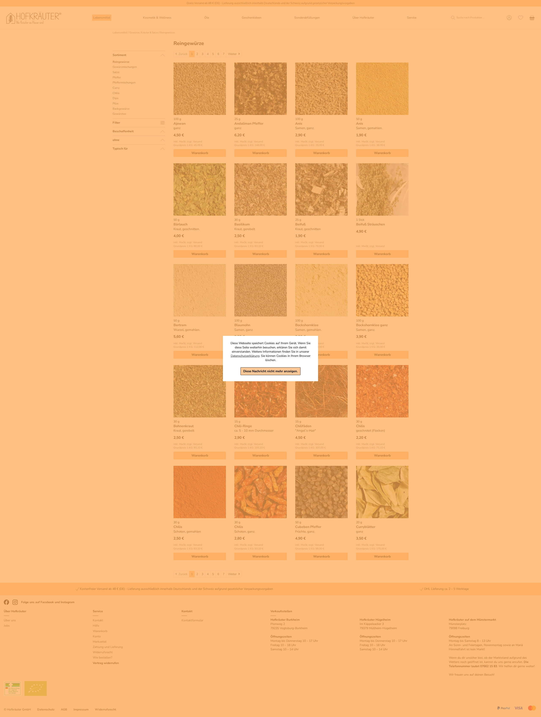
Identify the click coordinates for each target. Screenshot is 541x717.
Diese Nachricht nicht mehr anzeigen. (270, 371)
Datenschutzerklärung (245, 356)
